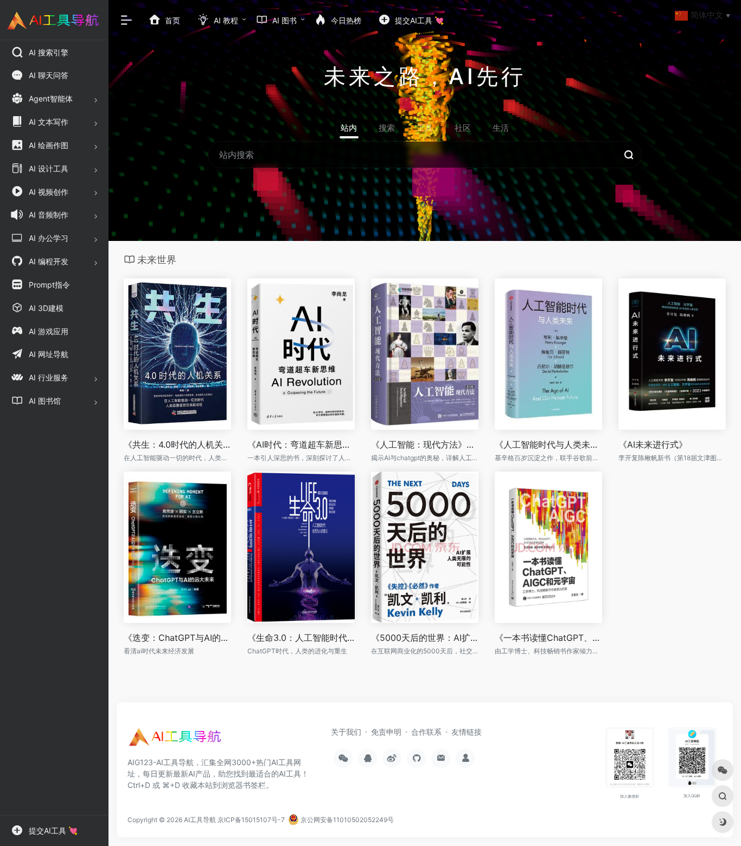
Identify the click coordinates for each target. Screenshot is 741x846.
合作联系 (426, 731)
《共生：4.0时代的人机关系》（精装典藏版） (177, 444)
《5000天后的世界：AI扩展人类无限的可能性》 (424, 637)
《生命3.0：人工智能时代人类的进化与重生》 (301, 637)
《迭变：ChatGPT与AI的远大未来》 (177, 637)
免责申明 (386, 731)
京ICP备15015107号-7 (251, 820)
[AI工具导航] (176, 740)
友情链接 (466, 731)
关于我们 (346, 731)
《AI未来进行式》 (652, 444)
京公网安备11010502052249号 (346, 820)
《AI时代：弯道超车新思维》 (301, 444)
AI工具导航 (200, 820)
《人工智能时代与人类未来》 (548, 444)
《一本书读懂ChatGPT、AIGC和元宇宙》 (548, 637)
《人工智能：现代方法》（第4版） (424, 444)
